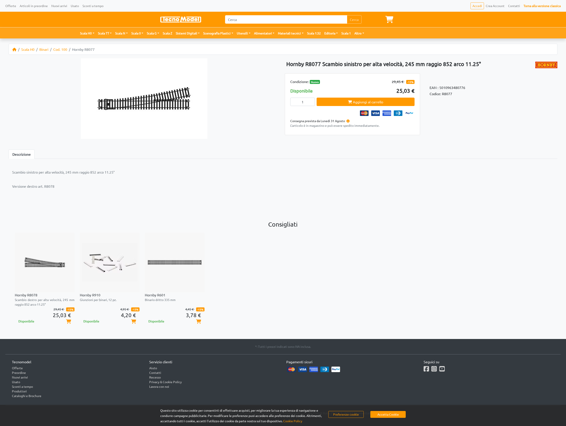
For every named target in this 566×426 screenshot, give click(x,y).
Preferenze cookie (346, 414)
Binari (43, 49)
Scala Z (167, 33)
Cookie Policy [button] (292, 421)
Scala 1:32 (314, 33)
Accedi (477, 6)
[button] (87, 33)
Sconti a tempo (92, 6)
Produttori (19, 391)
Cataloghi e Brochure (26, 396)
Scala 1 (346, 33)
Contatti (514, 6)
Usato (75, 6)
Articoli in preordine (34, 6)
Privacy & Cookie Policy (165, 382)
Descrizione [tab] (21, 154)
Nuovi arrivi (59, 6)
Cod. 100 (60, 49)
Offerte (10, 6)
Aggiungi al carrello (367, 102)
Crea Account (495, 6)
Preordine (19, 373)
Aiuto (153, 368)
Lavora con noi (159, 386)
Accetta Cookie (388, 414)
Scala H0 (27, 49)
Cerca (354, 19)
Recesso (155, 377)
